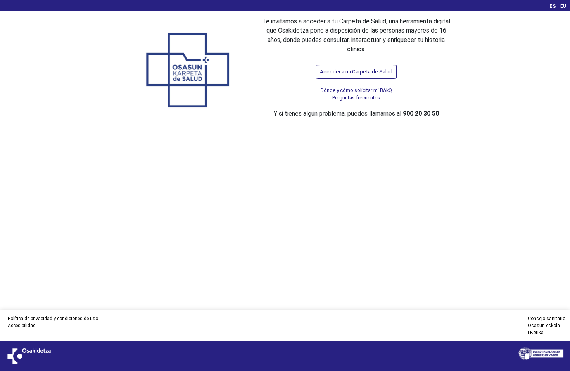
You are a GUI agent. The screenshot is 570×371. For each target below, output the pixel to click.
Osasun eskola (544, 325)
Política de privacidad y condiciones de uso (53, 318)
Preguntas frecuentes (356, 98)
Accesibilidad (22, 325)
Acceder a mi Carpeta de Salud (356, 71)
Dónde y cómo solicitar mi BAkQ (356, 90)
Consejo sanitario (546, 318)
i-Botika (536, 332)
